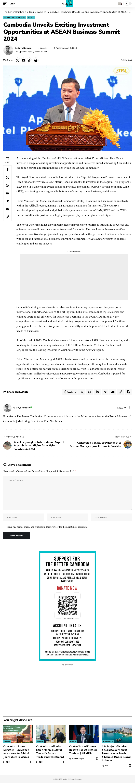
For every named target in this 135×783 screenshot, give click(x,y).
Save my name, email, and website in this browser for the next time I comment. (47, 526)
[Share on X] (17, 60)
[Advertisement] (74, 277)
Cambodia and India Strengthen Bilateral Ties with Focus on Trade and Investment (50, 751)
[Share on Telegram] (7, 201)
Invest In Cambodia (14, 17)
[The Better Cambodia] (67, 3)
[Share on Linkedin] (7, 193)
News (31, 17)
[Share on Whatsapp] (7, 185)
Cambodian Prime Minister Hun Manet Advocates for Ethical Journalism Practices (16, 751)
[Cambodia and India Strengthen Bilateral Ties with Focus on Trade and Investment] (51, 734)
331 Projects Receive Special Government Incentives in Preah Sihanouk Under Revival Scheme (116, 753)
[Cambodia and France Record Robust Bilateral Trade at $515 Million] (84, 734)
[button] (6, 3)
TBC (8, 762)
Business (108, 741)
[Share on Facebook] (7, 169)
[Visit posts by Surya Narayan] (7, 408)
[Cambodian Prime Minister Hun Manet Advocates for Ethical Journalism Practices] (18, 734)
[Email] (23, 60)
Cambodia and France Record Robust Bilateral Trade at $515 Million (83, 750)
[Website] (125, 407)
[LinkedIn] (130, 407)
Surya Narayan (24, 48)
